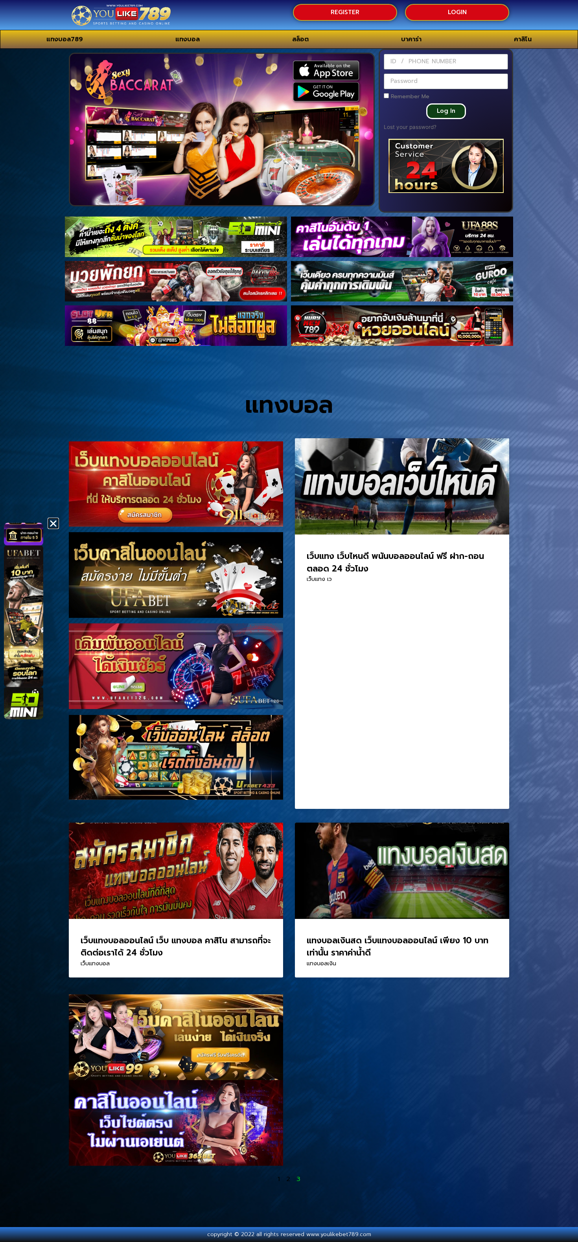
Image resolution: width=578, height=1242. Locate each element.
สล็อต (300, 39)
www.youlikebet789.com (338, 1234)
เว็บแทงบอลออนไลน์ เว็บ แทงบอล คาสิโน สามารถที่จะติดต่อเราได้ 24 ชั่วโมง (176, 946)
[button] (53, 523)
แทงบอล (187, 39)
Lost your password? (410, 127)
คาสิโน (523, 39)
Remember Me (409, 96)
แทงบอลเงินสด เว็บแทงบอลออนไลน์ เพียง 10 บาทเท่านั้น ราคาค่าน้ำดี (397, 946)
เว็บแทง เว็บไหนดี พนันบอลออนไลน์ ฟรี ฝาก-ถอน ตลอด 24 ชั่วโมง (395, 562)
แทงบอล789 (64, 39)
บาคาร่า (411, 39)
